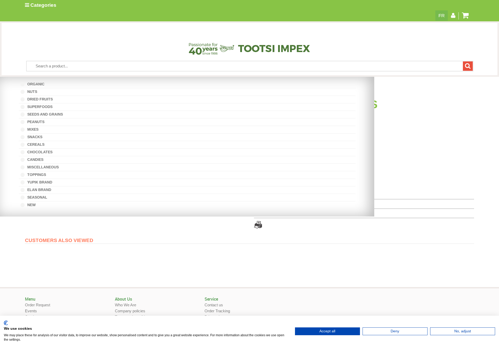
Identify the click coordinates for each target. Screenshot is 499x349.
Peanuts (37, 122)
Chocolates (39, 152)
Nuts (33, 92)
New (32, 205)
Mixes (34, 129)
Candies (36, 159)
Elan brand (38, 190)
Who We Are (125, 305)
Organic (37, 84)
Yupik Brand (39, 182)
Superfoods (39, 107)
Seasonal (38, 197)
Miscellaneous (44, 167)
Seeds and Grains (44, 114)
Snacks (34, 137)
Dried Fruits (39, 99)
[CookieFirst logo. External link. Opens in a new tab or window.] (6, 323)
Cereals (35, 144)
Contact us (214, 305)
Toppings (36, 175)
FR (441, 15)
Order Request (37, 305)
